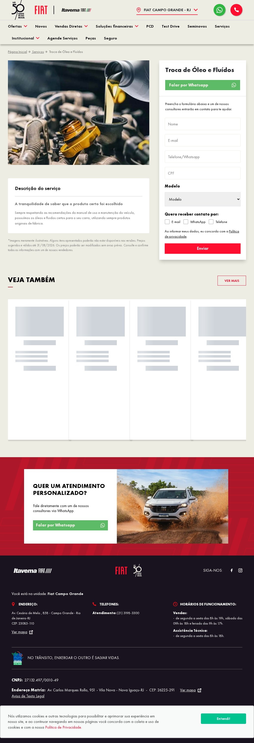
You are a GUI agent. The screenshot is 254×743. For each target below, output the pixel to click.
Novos (41, 26)
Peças (91, 38)
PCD (150, 26)
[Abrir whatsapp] (219, 10)
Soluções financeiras (114, 26)
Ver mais (231, 280)
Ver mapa (19, 632)
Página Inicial (17, 51)
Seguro (110, 38)
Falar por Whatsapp (188, 85)
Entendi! (223, 718)
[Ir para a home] (76, 10)
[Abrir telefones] (236, 10)
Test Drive (171, 26)
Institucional (23, 38)
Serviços (222, 26)
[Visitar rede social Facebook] (228, 570)
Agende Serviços (62, 38)
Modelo (172, 186)
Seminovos (197, 26)
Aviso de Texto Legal (28, 696)
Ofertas (15, 26)
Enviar (202, 248)
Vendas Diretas (68, 26)
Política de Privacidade (63, 727)
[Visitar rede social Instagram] (237, 570)
